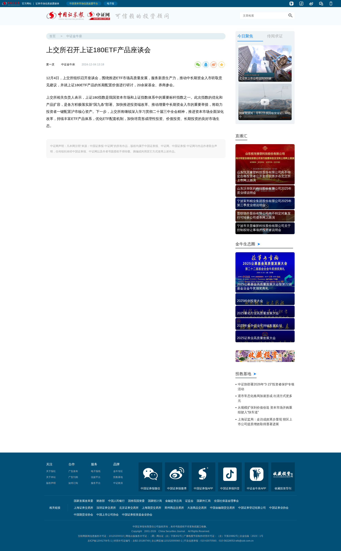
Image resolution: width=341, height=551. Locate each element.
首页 (52, 36)
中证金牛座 (74, 36)
